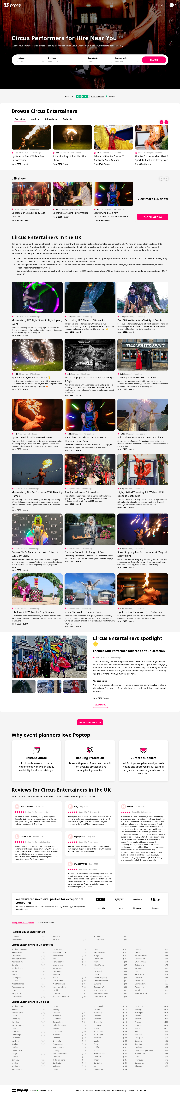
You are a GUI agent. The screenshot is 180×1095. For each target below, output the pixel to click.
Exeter (137, 1057)
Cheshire (56, 993)
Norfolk (97, 962)
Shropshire (57, 968)
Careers (131, 1090)
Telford (56, 1069)
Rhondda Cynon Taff (61, 996)
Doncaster (98, 1016)
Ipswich (97, 1009)
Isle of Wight (99, 965)
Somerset (98, 968)
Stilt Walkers (17, 939)
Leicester (56, 1012)
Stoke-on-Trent (59, 1060)
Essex (14, 990)
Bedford (15, 1009)
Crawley (56, 1050)
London (15, 981)
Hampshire (16, 993)
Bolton (96, 1050)
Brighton (97, 1019)
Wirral (137, 1028)
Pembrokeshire (141, 955)
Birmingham (58, 1022)
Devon (137, 952)
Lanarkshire (140, 958)
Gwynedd (98, 971)
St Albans (15, 1031)
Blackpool (139, 1038)
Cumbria (97, 984)
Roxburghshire (100, 990)
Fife (136, 971)
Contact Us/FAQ (119, 1090)
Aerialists (56, 939)
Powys (96, 955)
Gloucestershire (59, 952)
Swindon (15, 1022)
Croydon (15, 1057)
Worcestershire (18, 987)
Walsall (56, 1028)
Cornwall (138, 977)
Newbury (15, 1041)
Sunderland (140, 1053)
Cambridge (16, 1034)
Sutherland (139, 965)
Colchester (57, 1063)
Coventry (15, 1060)
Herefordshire (58, 962)
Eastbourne (98, 1069)
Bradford (97, 1057)
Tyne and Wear (100, 987)
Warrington (98, 1034)
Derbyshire (57, 949)
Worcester (57, 1016)
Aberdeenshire (141, 993)
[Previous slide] (161, 122)
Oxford (14, 1016)
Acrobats (97, 936)
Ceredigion (139, 949)
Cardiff (55, 990)
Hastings (138, 1009)
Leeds (96, 1041)
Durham (138, 1047)
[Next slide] (166, 122)
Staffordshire (17, 996)
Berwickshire (140, 984)
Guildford (57, 1019)
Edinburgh (139, 1063)
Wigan (96, 1060)
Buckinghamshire (19, 958)
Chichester (98, 1022)
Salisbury (139, 1006)
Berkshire (15, 965)
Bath (96, 1044)
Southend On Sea (60, 1053)
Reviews (89, 1090)
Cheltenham (17, 1050)
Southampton (58, 1047)
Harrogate (139, 1012)
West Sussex (58, 955)
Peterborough (58, 1044)
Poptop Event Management (23, 922)
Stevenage (16, 1038)
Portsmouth (98, 1006)
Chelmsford (57, 1031)
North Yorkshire (59, 987)
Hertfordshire (17, 968)
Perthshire (139, 974)
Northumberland (101, 993)
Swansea (138, 1041)
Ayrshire (138, 968)
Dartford (56, 1038)
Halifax (97, 1047)
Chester (138, 1016)
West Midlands (18, 984)
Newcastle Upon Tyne (144, 1050)
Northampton (17, 1006)
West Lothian (140, 962)
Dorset (96, 974)
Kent (55, 958)
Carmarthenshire (101, 981)
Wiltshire (56, 974)
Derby (55, 1006)
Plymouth (139, 1060)
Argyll (137, 990)
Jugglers (56, 936)
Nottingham (17, 977)
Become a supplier (102, 1090)
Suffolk (14, 974)
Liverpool (97, 949)
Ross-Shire (139, 987)
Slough (14, 1053)
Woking (56, 1009)
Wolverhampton (59, 1025)
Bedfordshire (17, 952)
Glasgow (138, 1066)
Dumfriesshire (100, 996)
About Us (80, 1090)
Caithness (139, 981)
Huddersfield (99, 1053)
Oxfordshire (16, 955)
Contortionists (99, 939)
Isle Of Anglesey (100, 977)
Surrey (14, 971)
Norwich (138, 1034)
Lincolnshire (58, 965)
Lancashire (98, 958)
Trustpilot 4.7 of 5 (41, 1090)
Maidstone (57, 1066)
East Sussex (57, 971)
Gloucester (57, 1041)
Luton (14, 1028)
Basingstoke (17, 1069)
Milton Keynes (17, 1012)
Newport (97, 1038)
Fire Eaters (16, 936)
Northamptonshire (19, 949)
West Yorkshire (59, 984)
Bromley (56, 1034)
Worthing (98, 1012)
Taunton (138, 1044)
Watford (15, 1047)
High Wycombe (18, 1025)
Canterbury (98, 1063)
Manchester (58, 981)
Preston (138, 1022)
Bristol (55, 977)
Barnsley (97, 1025)
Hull (136, 1031)
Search (160, 5)
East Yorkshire (99, 952)
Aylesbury (16, 1019)
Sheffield (56, 1057)
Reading (15, 1044)
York (95, 1066)
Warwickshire (17, 962)
